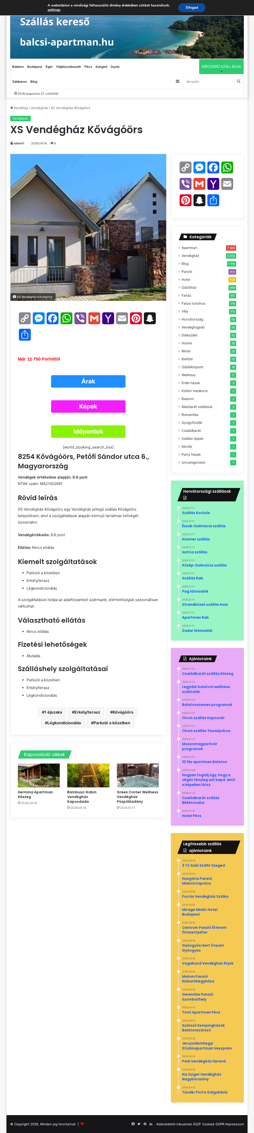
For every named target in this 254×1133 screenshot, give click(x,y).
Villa (185, 311)
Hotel (186, 280)
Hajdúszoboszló (68, 67)
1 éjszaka (53, 712)
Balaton (18, 67)
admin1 (19, 143)
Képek (88, 406)
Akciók (187, 446)
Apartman (189, 248)
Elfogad (192, 7)
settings (54, 10)
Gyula (115, 67)
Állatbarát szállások (197, 407)
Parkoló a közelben (112, 722)
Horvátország (192, 319)
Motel (186, 351)
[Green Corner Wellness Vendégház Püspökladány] (138, 775)
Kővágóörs (123, 712)
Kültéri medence (195, 391)
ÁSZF (197, 1124)
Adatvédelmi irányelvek (174, 1124)
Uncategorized (193, 462)
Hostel (187, 343)
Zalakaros (19, 81)
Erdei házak (191, 383)
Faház (186, 295)
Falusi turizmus (193, 303)
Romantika (190, 415)
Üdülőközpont (192, 367)
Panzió (187, 272)
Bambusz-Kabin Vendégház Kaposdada (81, 797)
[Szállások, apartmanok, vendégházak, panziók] (127, 29)
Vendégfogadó (193, 327)
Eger (49, 67)
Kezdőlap (20, 108)
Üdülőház (189, 287)
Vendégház (39, 108)
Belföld (187, 359)
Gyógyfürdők (192, 423)
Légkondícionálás (64, 722)
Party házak (191, 454)
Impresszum (234, 1124)
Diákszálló (189, 335)
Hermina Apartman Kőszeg (35, 794)
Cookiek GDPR (213, 1124)
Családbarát (191, 431)
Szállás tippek (192, 439)
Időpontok (88, 431)
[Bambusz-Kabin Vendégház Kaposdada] (88, 775)
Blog (33, 81)
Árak (88, 381)
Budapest (34, 67)
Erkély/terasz (87, 712)
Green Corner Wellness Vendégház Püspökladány (137, 797)
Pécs (88, 67)
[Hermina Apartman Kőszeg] (39, 775)
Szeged (101, 67)
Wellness (188, 375)
